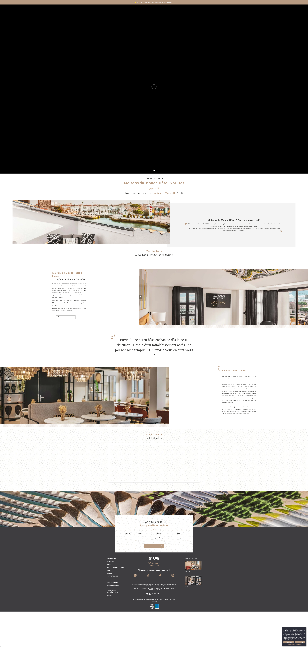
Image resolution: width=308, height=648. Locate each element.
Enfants (177, 533)
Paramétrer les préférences (294, 644)
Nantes (188, 587)
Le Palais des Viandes (237, 395)
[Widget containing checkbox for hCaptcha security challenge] (279, 390)
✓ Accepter (289, 642)
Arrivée (127, 533)
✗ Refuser (300, 642)
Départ (141, 533)
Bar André (233, 391)
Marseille (189, 572)
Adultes (159, 533)
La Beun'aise (246, 400)
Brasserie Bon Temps (230, 413)
